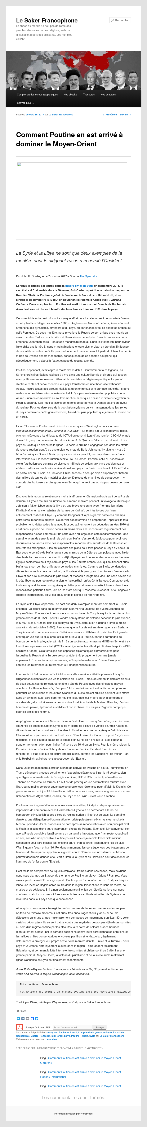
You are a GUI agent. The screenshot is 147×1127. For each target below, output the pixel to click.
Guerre (34, 1036)
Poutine (75, 1036)
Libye (67, 1036)
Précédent (110, 114)
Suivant (125, 114)
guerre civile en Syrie (79, 285)
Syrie (92, 1036)
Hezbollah (45, 1036)
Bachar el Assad (68, 1032)
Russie (84, 1036)
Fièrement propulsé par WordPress (73, 1113)
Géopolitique (23, 1036)
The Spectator (88, 276)
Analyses (52, 1032)
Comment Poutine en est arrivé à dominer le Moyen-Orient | (85, 1086)
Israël (60, 1036)
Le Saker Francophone (47, 20)
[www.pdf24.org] (19, 1026)
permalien (51, 1039)
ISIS (53, 1036)
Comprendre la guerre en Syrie (95, 1032)
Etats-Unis (118, 1032)
